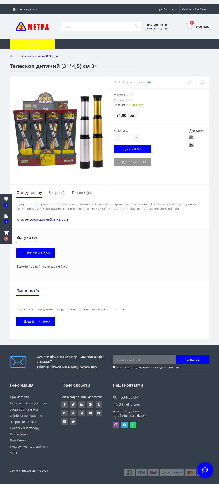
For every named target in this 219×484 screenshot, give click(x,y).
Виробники (18, 440)
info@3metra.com (126, 404)
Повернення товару (24, 428)
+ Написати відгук (35, 253)
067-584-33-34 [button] (125, 397)
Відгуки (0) (57, 192)
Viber (116, 425)
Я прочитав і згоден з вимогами (148, 367)
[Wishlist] (188, 82)
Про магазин (19, 397)
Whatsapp (133, 425)
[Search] (136, 26)
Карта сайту (19, 434)
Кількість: (121, 130)
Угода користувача (143, 367)
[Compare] (202, 82)
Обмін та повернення (26, 416)
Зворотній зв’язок (23, 422)
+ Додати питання (35, 321)
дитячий (45, 219)
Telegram (124, 425)
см (63, 219)
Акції (13, 453)
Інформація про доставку (28, 403)
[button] (6, 235)
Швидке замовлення (132, 162)
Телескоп (31, 219)
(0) (149, 82)
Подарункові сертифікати (28, 446)
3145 (56, 219)
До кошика (132, 149)
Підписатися (192, 359)
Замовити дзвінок (158, 28)
